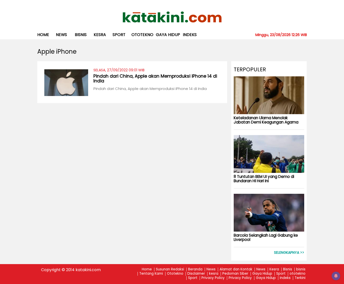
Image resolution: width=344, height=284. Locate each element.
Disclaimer (196, 274)
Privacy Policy (213, 278)
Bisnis (287, 269)
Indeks (190, 35)
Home (43, 35)
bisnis (81, 35)
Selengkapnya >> (289, 253)
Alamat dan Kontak (236, 269)
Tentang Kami (151, 274)
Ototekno (175, 274)
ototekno (142, 35)
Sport (119, 35)
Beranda (195, 269)
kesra (100, 35)
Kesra (274, 269)
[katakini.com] (172, 17)
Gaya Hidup (168, 35)
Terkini (300, 278)
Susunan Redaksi (170, 269)
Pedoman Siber (235, 274)
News (61, 35)
